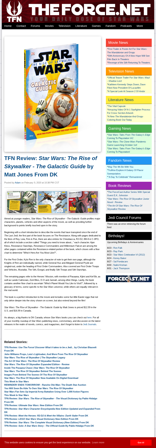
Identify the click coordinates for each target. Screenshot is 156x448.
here (89, 317)
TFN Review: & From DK (46, 415)
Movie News (118, 43)
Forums (35, 25)
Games (96, 25)
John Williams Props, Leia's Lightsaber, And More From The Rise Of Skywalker (46, 354)
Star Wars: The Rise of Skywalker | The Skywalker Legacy (34, 357)
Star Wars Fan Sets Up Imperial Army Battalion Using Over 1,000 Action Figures (46, 391)
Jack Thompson (121, 268)
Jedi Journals (89, 324)
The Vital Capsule (117, 106)
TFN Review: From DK (33, 405)
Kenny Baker (119, 258)
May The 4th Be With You (120, 167)
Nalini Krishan (120, 265)
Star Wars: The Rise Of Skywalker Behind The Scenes (32, 371)
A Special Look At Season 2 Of (126, 91)
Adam (18, 182)
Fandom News (120, 160)
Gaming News (119, 128)
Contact (21, 25)
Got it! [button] (141, 442)
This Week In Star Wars (16, 381)
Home (8, 25)
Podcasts (126, 25)
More (140, 25)
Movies (49, 25)
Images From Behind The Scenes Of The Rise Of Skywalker (35, 374)
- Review (36, 364)
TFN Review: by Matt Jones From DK (50, 166)
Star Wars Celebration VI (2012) (129, 254)
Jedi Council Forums (124, 218)
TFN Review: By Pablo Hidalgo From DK (49, 425)
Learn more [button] (98, 442)
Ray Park (118, 251)
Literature (81, 25)
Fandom (111, 25)
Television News (121, 71)
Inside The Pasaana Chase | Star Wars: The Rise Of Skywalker (37, 368)
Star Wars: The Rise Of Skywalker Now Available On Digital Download (41, 378)
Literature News (121, 100)
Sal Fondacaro (120, 261)
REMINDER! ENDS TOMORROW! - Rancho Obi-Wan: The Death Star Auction (45, 385)
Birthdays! (116, 236)
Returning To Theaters (129, 62)
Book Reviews (119, 186)
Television (64, 25)
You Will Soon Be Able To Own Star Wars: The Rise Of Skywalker (38, 388)
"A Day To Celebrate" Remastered (125, 177)
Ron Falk (117, 248)
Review (32, 361)
